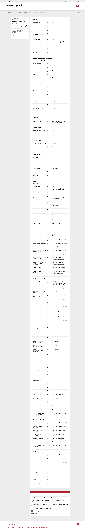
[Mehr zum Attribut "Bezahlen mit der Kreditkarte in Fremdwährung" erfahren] (47, 358)
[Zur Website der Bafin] (8, 1)
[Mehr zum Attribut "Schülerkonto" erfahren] (47, 94)
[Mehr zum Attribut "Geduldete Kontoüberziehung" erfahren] (47, 168)
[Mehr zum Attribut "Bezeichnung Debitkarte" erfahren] (47, 33)
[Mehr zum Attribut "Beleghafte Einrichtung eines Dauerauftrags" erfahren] (47, 423)
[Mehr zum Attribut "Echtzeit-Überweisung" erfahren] (47, 406)
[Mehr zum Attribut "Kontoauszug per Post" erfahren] (47, 367)
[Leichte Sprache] (76, 1)
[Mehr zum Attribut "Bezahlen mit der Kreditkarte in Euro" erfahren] (47, 354)
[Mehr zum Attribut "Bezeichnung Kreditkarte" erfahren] (47, 45)
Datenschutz (20, 527)
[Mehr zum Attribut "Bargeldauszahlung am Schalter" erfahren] (47, 458)
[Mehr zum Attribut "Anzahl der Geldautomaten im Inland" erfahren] (47, 130)
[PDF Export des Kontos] (78, 12)
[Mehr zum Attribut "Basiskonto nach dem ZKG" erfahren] (47, 63)
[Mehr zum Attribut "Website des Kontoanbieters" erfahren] (47, 476)
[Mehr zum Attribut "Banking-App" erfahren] (47, 74)
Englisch (66, 1)
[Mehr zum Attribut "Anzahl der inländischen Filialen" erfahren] (47, 118)
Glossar (47, 6)
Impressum (13, 527)
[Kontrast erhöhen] (70, 1)
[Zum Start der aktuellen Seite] (78, 524)
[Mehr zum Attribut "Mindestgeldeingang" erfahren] (47, 91)
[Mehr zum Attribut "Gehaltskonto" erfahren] (47, 101)
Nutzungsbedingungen (43, 527)
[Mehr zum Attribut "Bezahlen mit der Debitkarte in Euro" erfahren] (47, 220)
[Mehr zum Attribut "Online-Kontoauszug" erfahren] (47, 374)
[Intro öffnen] (78, 1)
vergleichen (17, 36)
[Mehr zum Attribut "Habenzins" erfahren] (47, 30)
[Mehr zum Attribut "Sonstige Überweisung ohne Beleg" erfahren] (47, 398)
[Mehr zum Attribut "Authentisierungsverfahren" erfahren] (47, 78)
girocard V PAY (55, 33)
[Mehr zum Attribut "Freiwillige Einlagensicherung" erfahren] (47, 147)
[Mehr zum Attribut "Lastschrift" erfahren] (47, 442)
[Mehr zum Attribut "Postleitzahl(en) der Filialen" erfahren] (47, 121)
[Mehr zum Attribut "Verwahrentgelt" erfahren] (47, 175)
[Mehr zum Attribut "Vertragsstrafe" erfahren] (47, 479)
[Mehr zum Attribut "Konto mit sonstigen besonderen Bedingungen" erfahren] (47, 108)
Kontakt (7, 527)
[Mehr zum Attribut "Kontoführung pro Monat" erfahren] (47, 22)
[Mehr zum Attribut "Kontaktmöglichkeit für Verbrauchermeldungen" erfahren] (47, 472)
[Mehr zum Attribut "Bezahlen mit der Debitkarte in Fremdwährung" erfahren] (47, 224)
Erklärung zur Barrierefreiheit (31, 527)
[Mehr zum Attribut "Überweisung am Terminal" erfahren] (47, 391)
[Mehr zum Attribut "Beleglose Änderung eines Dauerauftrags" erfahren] (47, 434)
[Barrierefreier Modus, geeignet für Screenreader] (74, 1)
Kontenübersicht (39, 6)
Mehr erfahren (65, 200)
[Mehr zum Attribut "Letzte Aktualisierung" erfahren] (47, 483)
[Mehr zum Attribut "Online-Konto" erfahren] (47, 52)
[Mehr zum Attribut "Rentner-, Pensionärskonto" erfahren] (47, 105)
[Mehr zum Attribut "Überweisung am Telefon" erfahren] (47, 394)
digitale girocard (55, 34)
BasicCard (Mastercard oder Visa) (58, 36)
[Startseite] (6, 12)
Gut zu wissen (29, 6)
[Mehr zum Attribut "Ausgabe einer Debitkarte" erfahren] (47, 39)
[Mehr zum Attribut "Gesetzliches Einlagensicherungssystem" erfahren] (47, 143)
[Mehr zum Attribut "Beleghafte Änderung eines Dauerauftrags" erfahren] (47, 430)
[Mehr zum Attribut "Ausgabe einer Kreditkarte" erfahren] (47, 49)
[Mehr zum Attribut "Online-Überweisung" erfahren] (47, 383)
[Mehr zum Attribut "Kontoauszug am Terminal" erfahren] (47, 371)
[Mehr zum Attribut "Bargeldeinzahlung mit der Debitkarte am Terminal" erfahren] (47, 192)
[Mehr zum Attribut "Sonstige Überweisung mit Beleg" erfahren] (47, 402)
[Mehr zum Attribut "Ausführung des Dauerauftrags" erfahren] (47, 438)
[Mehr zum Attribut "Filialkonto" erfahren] (47, 67)
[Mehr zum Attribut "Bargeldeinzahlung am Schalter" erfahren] (47, 455)
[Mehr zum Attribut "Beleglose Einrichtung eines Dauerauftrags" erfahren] (47, 426)
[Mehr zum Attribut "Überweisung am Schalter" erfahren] (47, 387)
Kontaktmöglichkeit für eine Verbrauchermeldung (16, 32)
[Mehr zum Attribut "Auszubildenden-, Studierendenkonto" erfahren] (47, 98)
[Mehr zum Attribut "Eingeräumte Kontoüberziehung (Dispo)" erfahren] (47, 26)
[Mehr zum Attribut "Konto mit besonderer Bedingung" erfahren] (47, 87)
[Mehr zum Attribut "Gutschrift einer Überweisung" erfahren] (47, 410)
